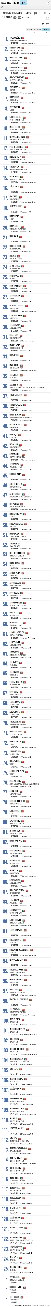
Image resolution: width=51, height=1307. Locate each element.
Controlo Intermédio (34, 30)
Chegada (46, 30)
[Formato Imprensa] (45, 13)
